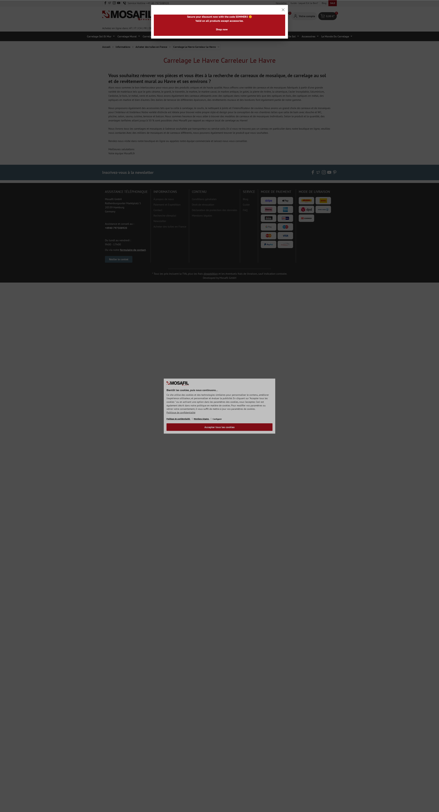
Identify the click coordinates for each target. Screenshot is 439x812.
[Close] (283, 10)
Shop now (222, 29)
